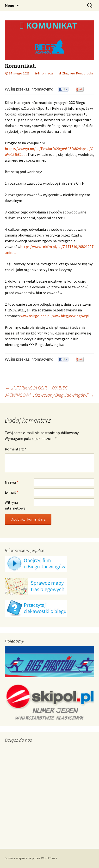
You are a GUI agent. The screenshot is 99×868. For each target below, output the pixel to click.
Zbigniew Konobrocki (77, 73)
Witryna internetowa (15, 505)
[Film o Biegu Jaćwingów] (36, 563)
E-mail (11, 492)
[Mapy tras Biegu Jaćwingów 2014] (36, 586)
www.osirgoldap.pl (35, 315)
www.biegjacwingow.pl (70, 315)
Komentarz (15, 449)
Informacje (46, 73)
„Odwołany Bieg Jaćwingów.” (63, 395)
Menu (9, 5)
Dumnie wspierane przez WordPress (31, 858)
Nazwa (11, 482)
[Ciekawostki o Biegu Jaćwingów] (36, 608)
